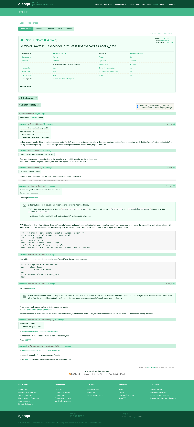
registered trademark (73, 423)
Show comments (146, 108)
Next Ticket (168, 34)
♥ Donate (171, 4)
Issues (155, 4)
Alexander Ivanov (59, 53)
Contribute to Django (62, 392)
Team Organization (25, 395)
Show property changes (164, 108)
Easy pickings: (27, 75)
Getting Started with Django (28, 392)
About (162, 4)
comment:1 (23, 124)
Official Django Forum (95, 395)
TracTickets (151, 368)
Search (69, 29)
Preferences (33, 23)
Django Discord (92, 392)
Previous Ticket (155, 34)
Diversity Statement (25, 404)
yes (54, 68)
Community (140, 4)
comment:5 (23, 255)
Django (24, 4)
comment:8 (23, 346)
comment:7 (23, 320)
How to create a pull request (63, 79)
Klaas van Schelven (137, 53)
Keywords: (102, 61)
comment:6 (23, 284)
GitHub (121, 389)
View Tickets (26, 29)
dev (131, 57)
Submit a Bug (60, 395)
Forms (55, 57)
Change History (30, 104)
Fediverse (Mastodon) (126, 395)
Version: (101, 57)
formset (133, 61)
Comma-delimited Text (94, 374)
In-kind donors (77, 415)
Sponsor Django (156, 389)
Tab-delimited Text (117, 374)
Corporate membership (158, 392)
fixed (53, 40)
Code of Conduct (24, 401)
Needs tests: (26, 72)
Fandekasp (33, 198)
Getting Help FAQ (93, 389)
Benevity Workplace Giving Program (163, 398)
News (131, 4)
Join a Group (59, 389)
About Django (23, 389)
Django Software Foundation (28, 398)
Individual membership (63, 401)
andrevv (142, 417)
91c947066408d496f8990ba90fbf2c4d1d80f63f (41, 331)
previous (57, 180)
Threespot (127, 417)
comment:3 (23, 168)
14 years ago (164, 40)
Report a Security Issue (63, 398)
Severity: (25, 61)
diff (66, 180)
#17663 (27, 40)
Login (22, 23)
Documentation (121, 4)
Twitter (121, 392)
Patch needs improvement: (108, 72)
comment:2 (23, 150)
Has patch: (26, 68)
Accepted (133, 64)
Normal (56, 61)
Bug (46, 40)
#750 (37, 355)
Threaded (165, 106)
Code (149, 4)
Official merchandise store (159, 395)
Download (108, 4)
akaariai (32, 288)
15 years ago (165, 38)
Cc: (23, 64)
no (131, 68)
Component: (26, 57)
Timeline (50, 29)
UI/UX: (101, 75)
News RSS (122, 398)
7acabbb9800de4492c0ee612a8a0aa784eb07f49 (41, 351)
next (62, 180)
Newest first (154, 106)
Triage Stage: (103, 64)
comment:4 (23, 186)
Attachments (29, 98)
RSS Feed (75, 374)
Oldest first (143, 106)
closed (39, 40)
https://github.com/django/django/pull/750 (38, 309)
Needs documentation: (107, 68)
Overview (98, 4)
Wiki (60, 29)
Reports (39, 29)
